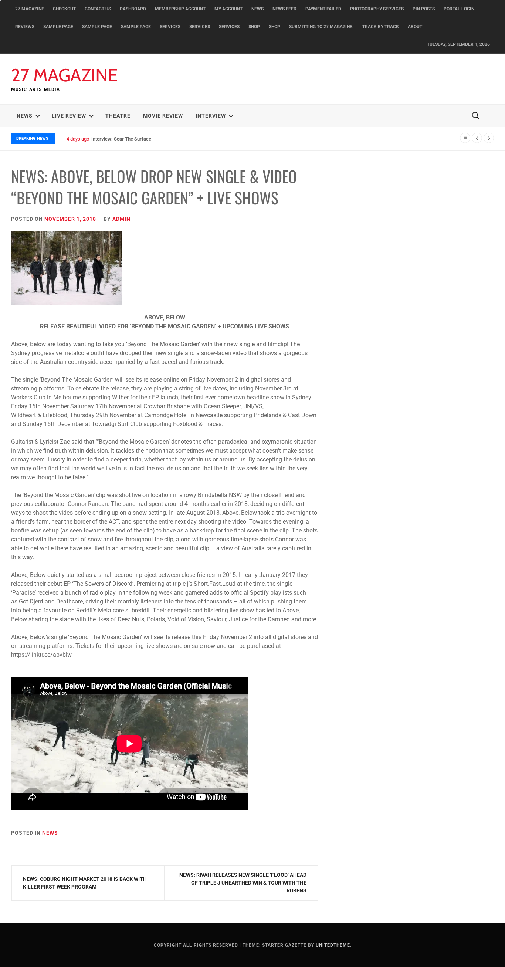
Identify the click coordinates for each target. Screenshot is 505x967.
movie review (163, 116)
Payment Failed (323, 8)
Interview (211, 116)
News (257, 8)
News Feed (284, 8)
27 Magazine (29, 8)
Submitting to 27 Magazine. (321, 26)
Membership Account (180, 8)
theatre (118, 116)
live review (69, 116)
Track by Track (380, 26)
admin (121, 219)
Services (170, 26)
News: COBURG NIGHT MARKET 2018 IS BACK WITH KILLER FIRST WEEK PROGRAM (85, 883)
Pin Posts (424, 8)
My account (228, 8)
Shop (254, 26)
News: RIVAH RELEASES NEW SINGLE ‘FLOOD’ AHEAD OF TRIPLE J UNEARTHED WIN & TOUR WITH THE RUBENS (242, 882)
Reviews (24, 26)
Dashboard (133, 8)
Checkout (64, 8)
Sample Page (58, 26)
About (415, 26)
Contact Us (98, 8)
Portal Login (459, 8)
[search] (475, 116)
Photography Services (377, 8)
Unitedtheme (333, 945)
